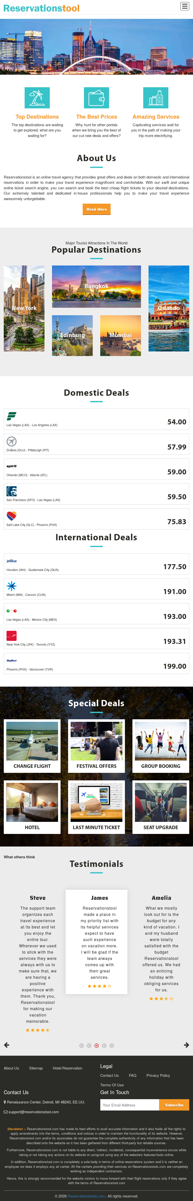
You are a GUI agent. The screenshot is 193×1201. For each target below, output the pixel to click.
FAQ (132, 1075)
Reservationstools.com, (87, 1195)
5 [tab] (111, 1045)
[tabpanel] (96, 942)
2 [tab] (88, 1045)
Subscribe (174, 1105)
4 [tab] (104, 1045)
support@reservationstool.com (33, 1111)
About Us (11, 1068)
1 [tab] (81, 1045)
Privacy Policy (158, 1075)
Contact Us (109, 1075)
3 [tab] (96, 1045)
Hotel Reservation (67, 1068)
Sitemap (36, 1068)
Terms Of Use (112, 1084)
